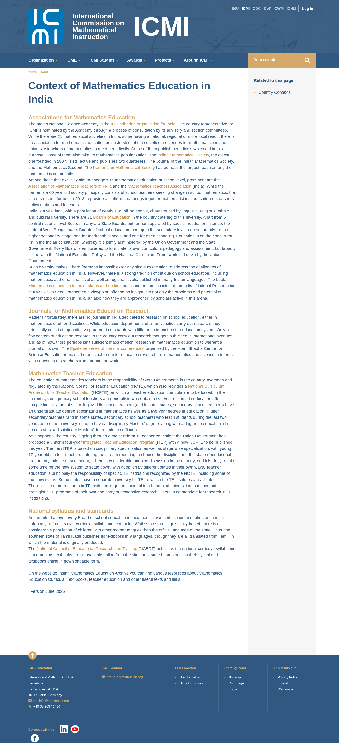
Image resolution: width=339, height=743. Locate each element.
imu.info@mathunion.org (51, 700)
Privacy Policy (288, 677)
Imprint (283, 683)
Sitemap (235, 677)
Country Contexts (275, 92)
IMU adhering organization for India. (144, 124)
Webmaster (286, 689)
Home (32, 72)
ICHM (291, 9)
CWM (279, 9)
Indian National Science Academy (67, 124)
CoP (267, 9)
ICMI (246, 9)
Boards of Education (112, 217)
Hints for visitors (191, 683)
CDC (257, 9)
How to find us (190, 677)
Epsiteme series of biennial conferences (106, 348)
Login (233, 689)
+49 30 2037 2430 (46, 706)
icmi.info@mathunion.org (124, 677)
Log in (307, 9)
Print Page (236, 683)
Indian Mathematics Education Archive (94, 573)
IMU (235, 9)
